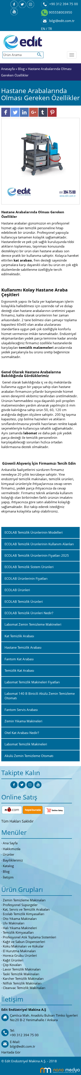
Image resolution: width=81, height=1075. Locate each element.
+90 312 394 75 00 (63, 4)
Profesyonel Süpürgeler (20, 905)
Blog (21, 69)
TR (50, 28)
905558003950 (60, 12)
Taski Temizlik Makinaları (21, 974)
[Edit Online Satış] (54, 809)
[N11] (12, 809)
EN (43, 28)
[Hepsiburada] (33, 809)
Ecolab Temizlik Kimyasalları (23, 914)
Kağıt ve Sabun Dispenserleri (24, 941)
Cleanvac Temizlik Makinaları (24, 988)
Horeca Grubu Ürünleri (20, 955)
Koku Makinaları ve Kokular (23, 946)
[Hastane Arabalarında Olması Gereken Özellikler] (40, 161)
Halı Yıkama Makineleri (20, 928)
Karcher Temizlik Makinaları (23, 978)
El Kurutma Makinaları (19, 951)
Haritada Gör (11, 1052)
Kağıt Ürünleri (13, 960)
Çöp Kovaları (12, 965)
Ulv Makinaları (13, 923)
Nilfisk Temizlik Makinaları (22, 983)
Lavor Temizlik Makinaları (22, 969)
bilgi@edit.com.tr (61, 21)
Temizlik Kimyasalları (18, 932)
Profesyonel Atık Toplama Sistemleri (29, 937)
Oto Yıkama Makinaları (20, 918)
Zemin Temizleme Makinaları (24, 900)
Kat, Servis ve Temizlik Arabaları (26, 909)
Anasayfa (8, 69)
